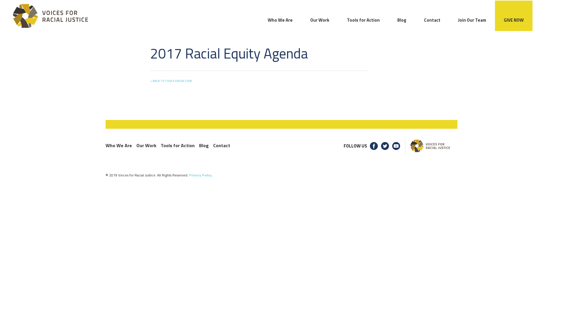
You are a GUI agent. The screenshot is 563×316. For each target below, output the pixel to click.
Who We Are (119, 145)
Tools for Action (178, 145)
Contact (221, 145)
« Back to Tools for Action (171, 81)
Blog (204, 145)
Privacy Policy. (201, 175)
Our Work (146, 145)
